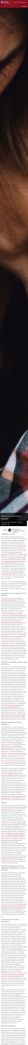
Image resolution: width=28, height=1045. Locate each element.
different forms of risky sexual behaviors (14, 636)
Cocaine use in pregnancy (13, 762)
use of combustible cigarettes (14, 613)
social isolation (5, 883)
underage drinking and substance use (11, 857)
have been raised (11, 552)
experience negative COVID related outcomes (13, 622)
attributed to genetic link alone (15, 833)
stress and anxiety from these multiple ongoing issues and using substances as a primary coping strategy (14, 905)
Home (2, 513)
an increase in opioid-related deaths (16, 557)
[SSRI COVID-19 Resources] (12, 2)
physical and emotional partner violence (13, 974)
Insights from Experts (10, 513)
